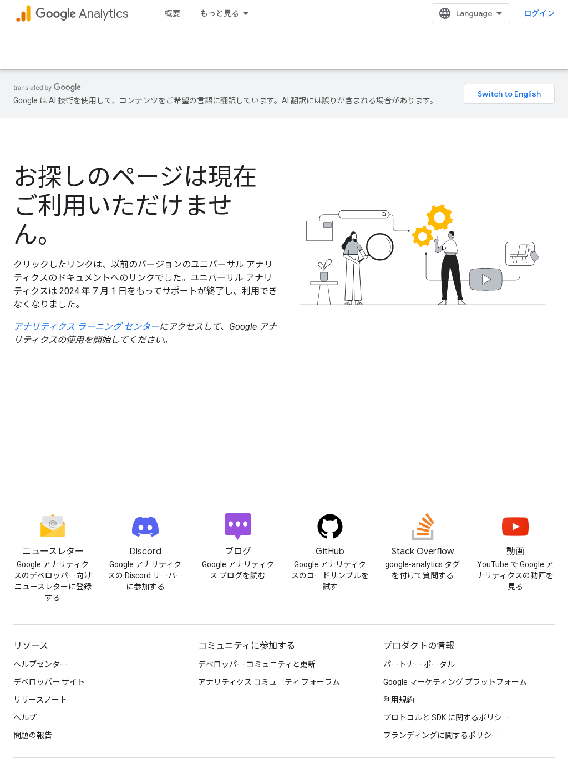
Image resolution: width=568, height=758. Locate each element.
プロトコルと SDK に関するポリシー (446, 717)
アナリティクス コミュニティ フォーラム (269, 682)
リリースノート (40, 699)
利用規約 (398, 699)
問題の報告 (32, 735)
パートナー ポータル (419, 664)
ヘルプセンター (40, 664)
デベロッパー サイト (49, 682)
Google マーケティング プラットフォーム (455, 682)
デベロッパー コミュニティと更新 (257, 664)
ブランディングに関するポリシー (441, 735)
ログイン (539, 13)
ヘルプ (25, 717)
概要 (172, 13)
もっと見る (219, 13)
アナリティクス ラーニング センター (86, 326)
